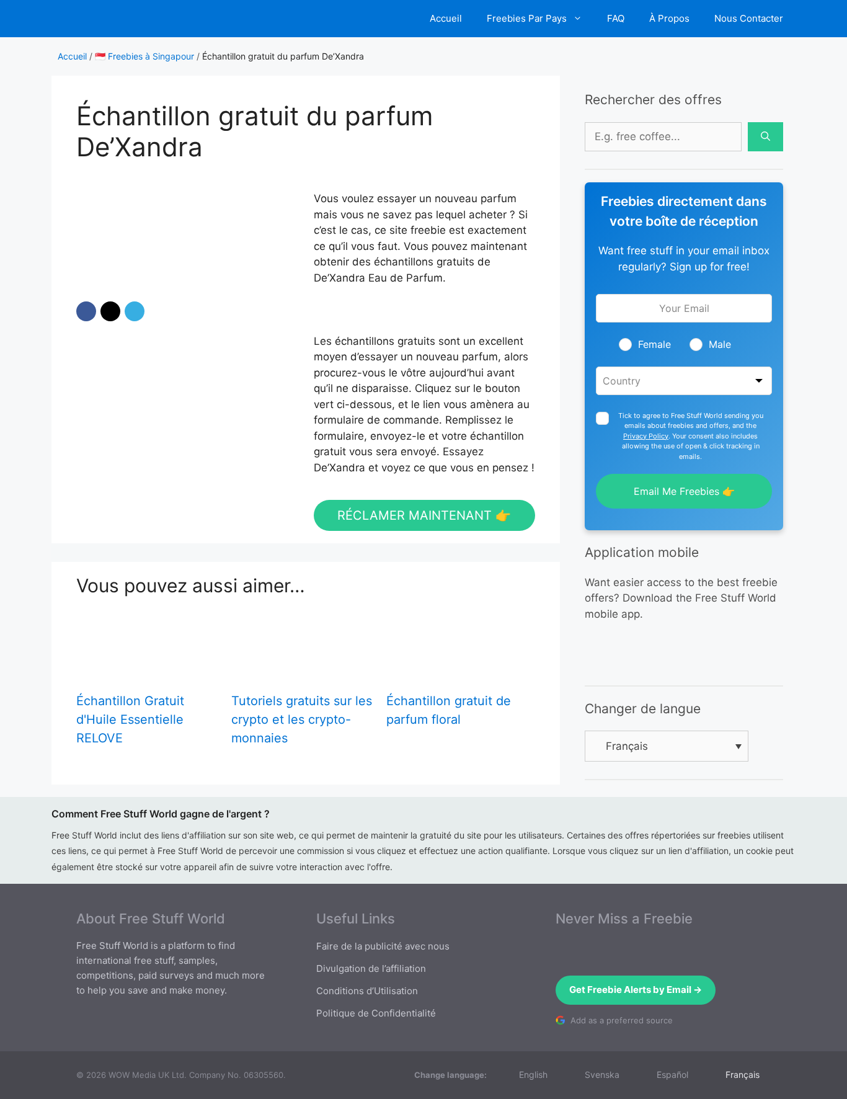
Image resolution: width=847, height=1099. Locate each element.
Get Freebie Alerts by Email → (635, 989)
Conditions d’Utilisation (367, 991)
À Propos (669, 18)
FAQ (615, 18)
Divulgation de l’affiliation (371, 968)
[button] (86, 311)
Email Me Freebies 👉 (684, 491)
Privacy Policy (645, 436)
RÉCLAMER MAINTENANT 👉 (424, 515)
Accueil (446, 18)
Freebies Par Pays (527, 18)
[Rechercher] (765, 137)
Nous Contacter (748, 18)
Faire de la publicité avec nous (383, 946)
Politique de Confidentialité (376, 1013)
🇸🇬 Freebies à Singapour (144, 56)
